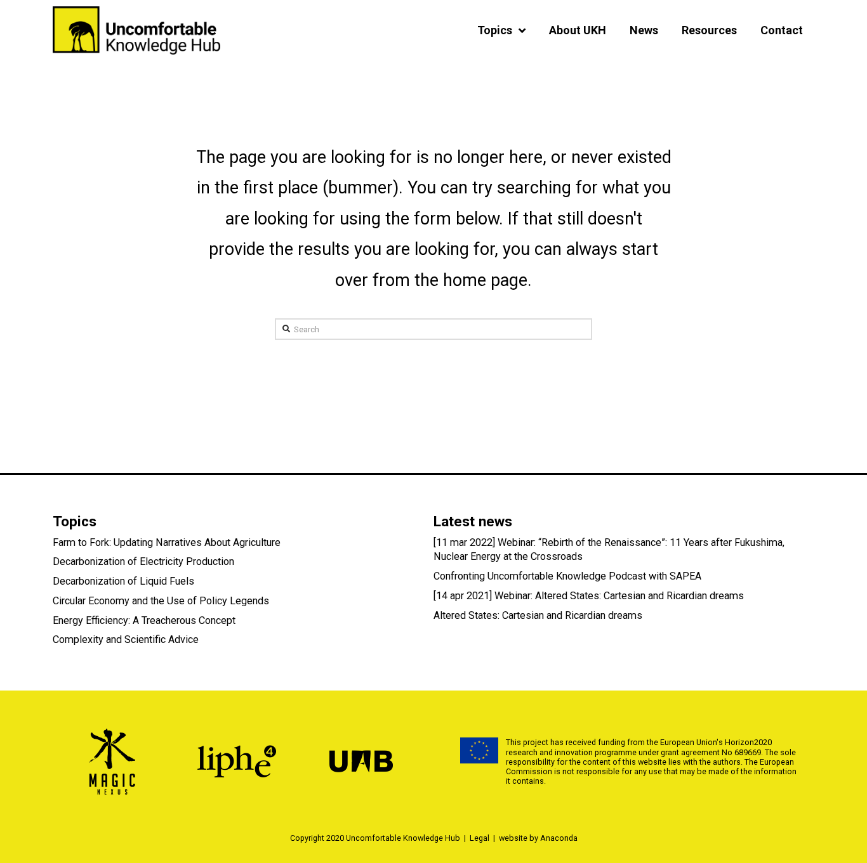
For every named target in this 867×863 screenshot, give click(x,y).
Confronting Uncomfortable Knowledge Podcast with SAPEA (567, 576)
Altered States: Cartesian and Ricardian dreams (538, 615)
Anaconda (559, 838)
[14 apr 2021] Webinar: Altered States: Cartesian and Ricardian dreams (589, 596)
